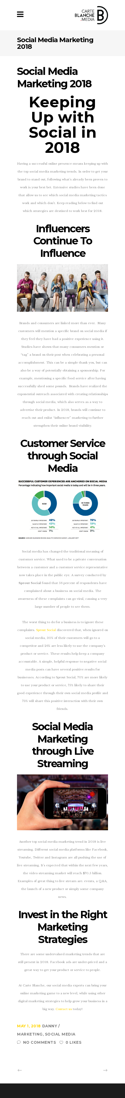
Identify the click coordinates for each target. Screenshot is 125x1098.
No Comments (39, 1042)
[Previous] (33, 1070)
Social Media (60, 1034)
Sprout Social (46, 630)
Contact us (64, 1009)
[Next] (91, 1070)
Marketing (30, 1034)
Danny (50, 1026)
